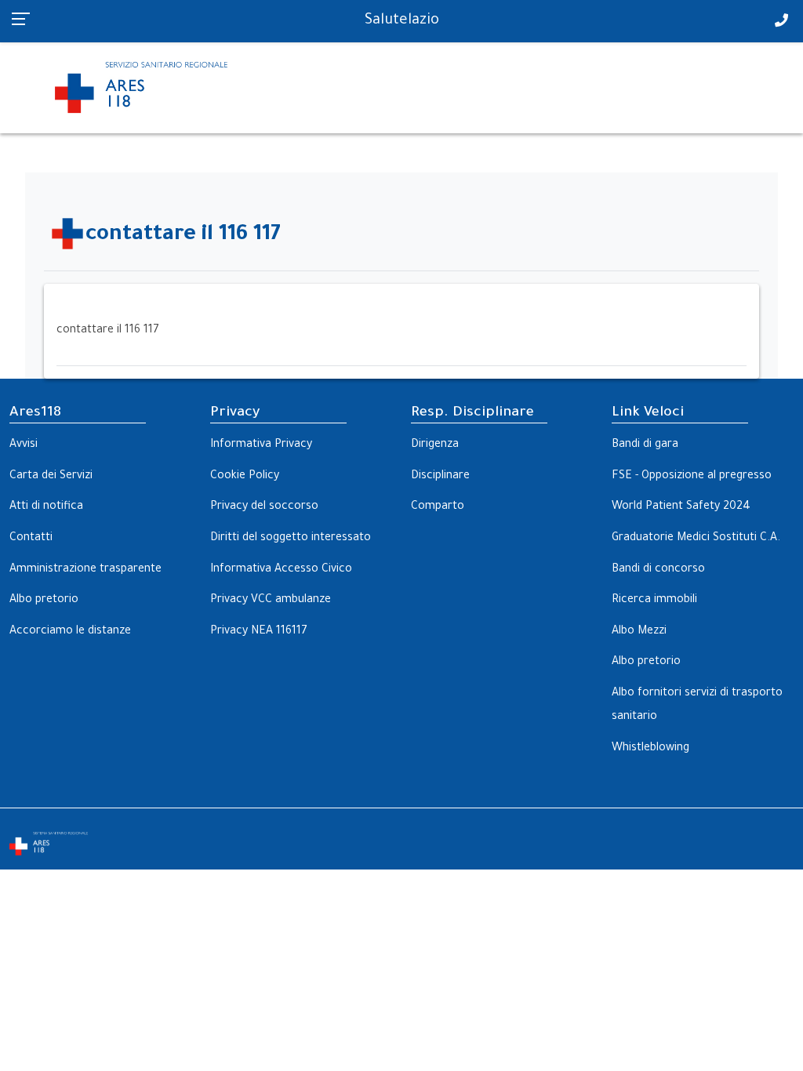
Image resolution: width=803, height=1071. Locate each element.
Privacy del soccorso (264, 507)
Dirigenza (435, 445)
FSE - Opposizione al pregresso (692, 476)
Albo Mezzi (639, 632)
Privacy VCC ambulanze (270, 600)
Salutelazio (402, 21)
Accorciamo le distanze (70, 632)
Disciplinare (440, 476)
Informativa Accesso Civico (281, 570)
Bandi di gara (645, 445)
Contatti (31, 538)
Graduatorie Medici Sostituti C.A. (696, 538)
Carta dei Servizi (51, 476)
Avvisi (23, 445)
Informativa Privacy (261, 445)
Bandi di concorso (658, 570)
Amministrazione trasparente (85, 570)
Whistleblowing (650, 748)
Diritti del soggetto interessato (290, 538)
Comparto (437, 507)
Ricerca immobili (654, 600)
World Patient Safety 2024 (681, 507)
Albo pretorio (43, 600)
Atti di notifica (46, 507)
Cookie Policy (244, 476)
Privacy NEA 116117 (258, 632)
